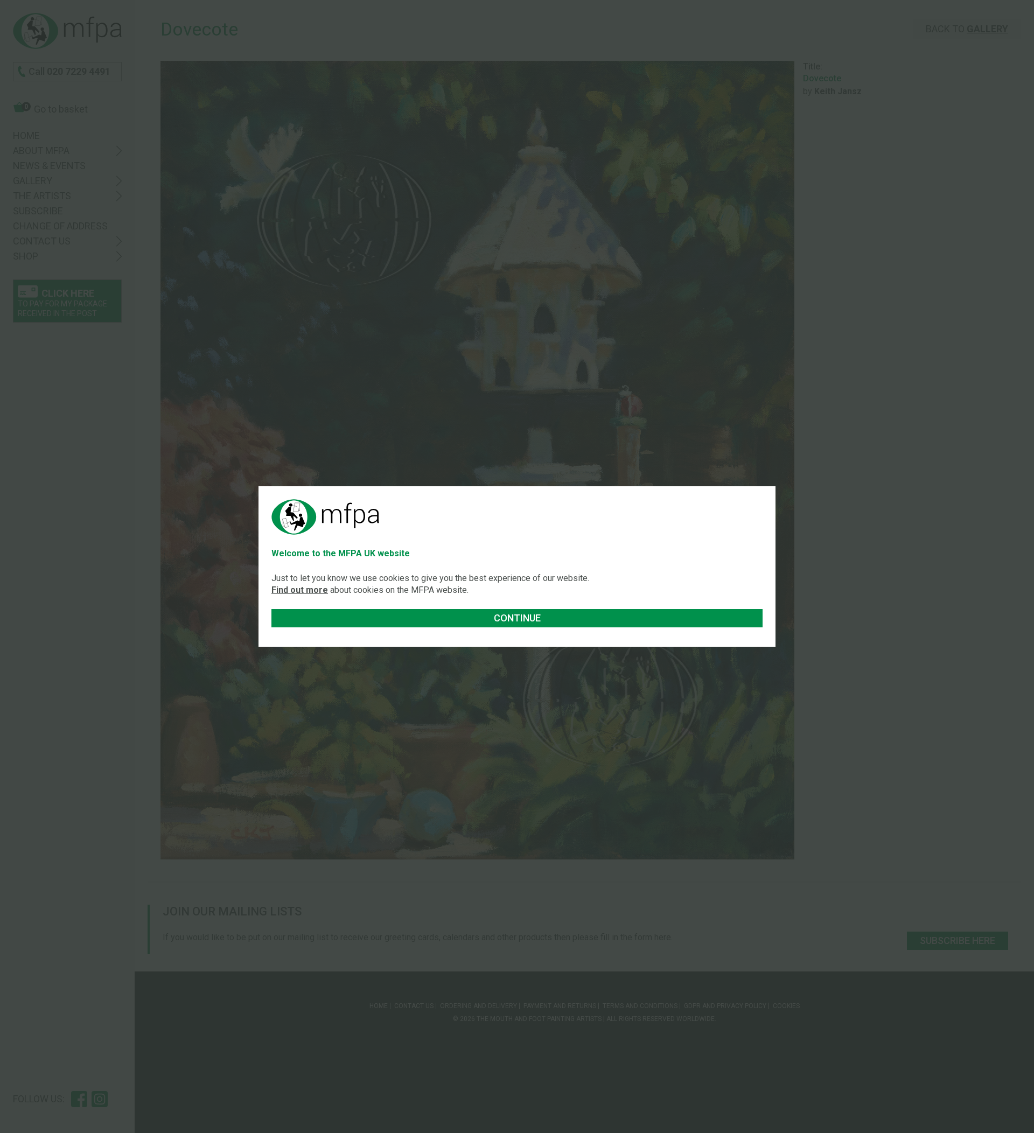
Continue (517, 618)
